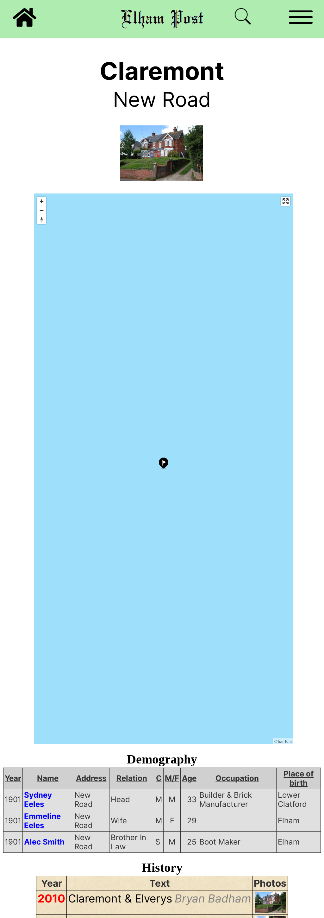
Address (91, 778)
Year (13, 778)
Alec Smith (44, 841)
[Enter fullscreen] (285, 201)
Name (48, 778)
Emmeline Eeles (42, 821)
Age (189, 778)
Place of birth (299, 778)
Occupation (237, 778)
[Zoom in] (41, 201)
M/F (172, 778)
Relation (131, 778)
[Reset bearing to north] (41, 219)
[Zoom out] (41, 210)
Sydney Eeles (38, 799)
